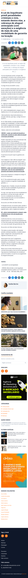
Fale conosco (4, 558)
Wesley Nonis (4, 519)
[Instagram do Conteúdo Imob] (2, 371)
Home (2, 540)
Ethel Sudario (4, 503)
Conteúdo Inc (6, 411)
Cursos (3, 547)
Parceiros (3, 551)
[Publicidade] (14, 387)
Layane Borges (4, 510)
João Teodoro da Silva (6, 505)
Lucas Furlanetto (5, 512)
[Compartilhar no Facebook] (9, 43)
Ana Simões (4, 494)
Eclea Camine (4, 500)
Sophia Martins (4, 516)
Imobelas (4, 413)
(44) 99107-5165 (7, 567)
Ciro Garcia (3, 498)
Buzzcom (24, 573)
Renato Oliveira (5, 514)
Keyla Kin (3, 507)
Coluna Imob (5, 406)
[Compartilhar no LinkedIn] (16, 43)
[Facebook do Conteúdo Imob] (6, 371)
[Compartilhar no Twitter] (12, 43)
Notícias (4, 416)
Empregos (4, 545)
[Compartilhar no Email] (19, 43)
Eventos (3, 556)
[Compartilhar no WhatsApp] (22, 43)
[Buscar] (25, 362)
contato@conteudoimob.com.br (11, 565)
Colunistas (4, 553)
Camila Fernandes (5, 496)
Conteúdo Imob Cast (7, 409)
